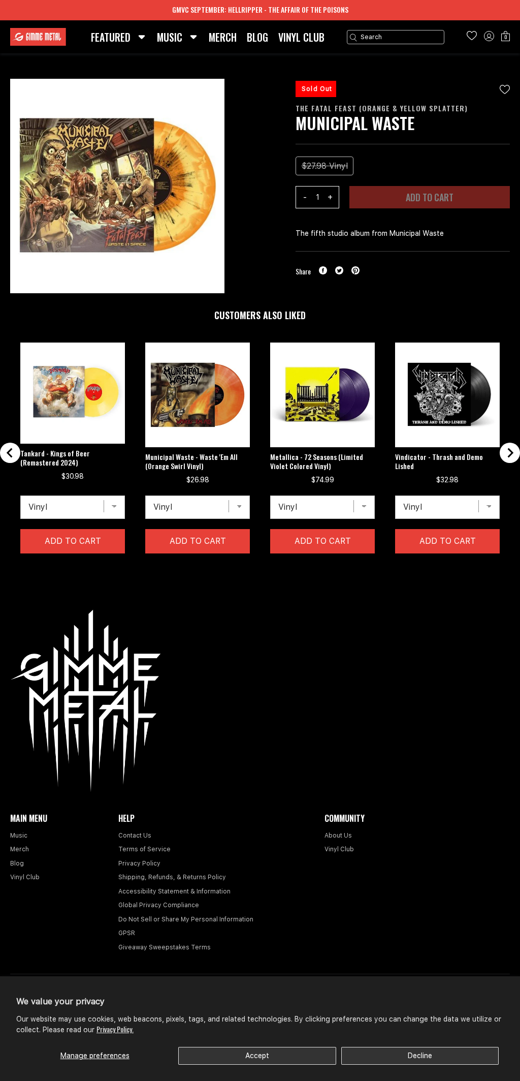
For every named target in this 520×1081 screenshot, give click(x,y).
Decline (420, 1056)
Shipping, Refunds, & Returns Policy (172, 877)
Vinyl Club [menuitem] (301, 37)
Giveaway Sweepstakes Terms (164, 947)
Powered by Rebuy (260, 582)
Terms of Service (144, 849)
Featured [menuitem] (111, 37)
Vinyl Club (25, 877)
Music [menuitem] (169, 37)
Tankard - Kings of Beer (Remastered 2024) (55, 458)
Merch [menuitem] (223, 37)
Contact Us (134, 835)
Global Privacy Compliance (158, 905)
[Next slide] (510, 453)
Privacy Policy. (115, 1029)
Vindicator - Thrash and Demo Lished (439, 461)
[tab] (251, 569)
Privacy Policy (139, 863)
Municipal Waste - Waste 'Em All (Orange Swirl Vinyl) (191, 461)
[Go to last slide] (10, 453)
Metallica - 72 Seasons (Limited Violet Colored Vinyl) (316, 461)
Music (18, 835)
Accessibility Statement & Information (174, 891)
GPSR (126, 933)
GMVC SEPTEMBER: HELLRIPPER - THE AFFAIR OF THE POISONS (260, 9)
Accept (257, 1056)
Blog (17, 863)
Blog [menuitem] (257, 37)
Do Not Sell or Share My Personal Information (185, 919)
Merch (19, 849)
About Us (338, 835)
